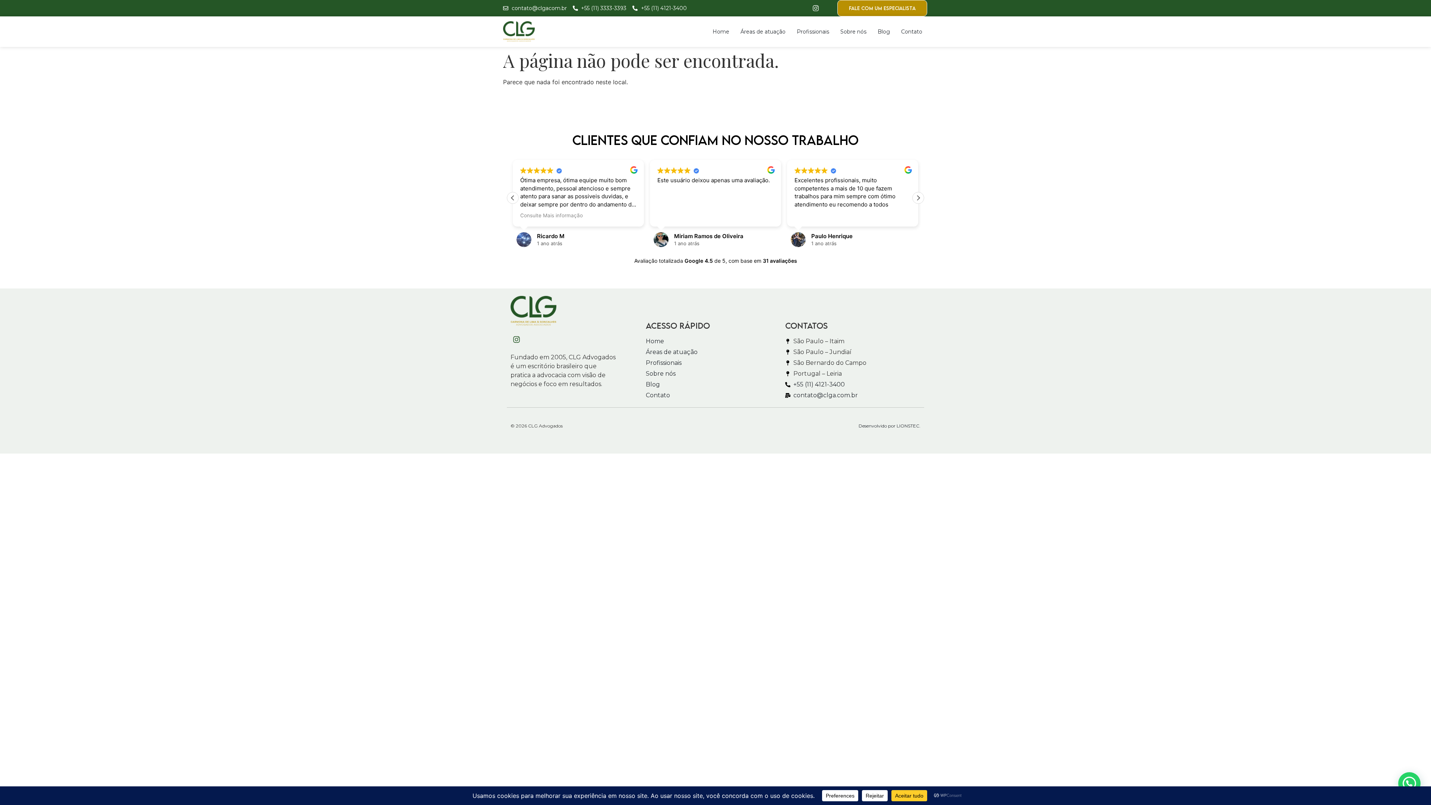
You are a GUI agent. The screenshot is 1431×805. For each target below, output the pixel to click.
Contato (911, 31)
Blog (884, 31)
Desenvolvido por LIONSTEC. (889, 426)
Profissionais (813, 31)
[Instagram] (815, 8)
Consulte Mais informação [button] (551, 215)
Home (721, 31)
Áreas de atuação (763, 31)
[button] (918, 197)
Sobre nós (853, 31)
